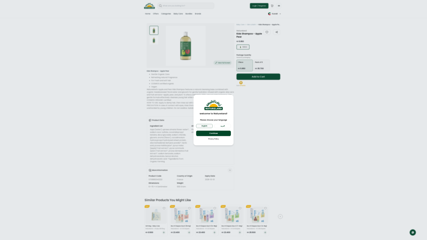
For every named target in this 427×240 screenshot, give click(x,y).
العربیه (223, 126)
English (204, 126)
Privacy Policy (213, 139)
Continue (213, 133)
